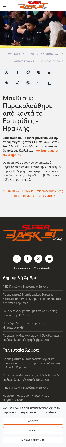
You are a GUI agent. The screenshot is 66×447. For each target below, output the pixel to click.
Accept (33, 421)
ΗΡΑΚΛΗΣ (27, 191)
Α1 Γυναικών (11, 191)
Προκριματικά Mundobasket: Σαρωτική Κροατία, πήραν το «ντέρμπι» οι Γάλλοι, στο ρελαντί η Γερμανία (32, 299)
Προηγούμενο (24, 196)
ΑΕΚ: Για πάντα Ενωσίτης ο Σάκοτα (25, 286)
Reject (33, 430)
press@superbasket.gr (40, 268)
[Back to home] (33, 5)
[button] (4, 5)
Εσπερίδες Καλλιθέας (49, 191)
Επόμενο (45, 196)
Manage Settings (33, 440)
